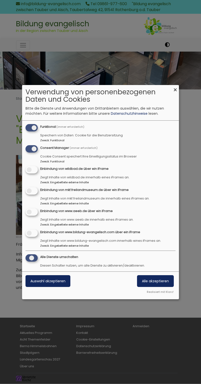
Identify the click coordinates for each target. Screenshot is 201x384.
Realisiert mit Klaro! (160, 292)
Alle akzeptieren (155, 281)
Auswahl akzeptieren (47, 281)
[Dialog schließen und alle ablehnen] (175, 88)
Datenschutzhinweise (129, 113)
